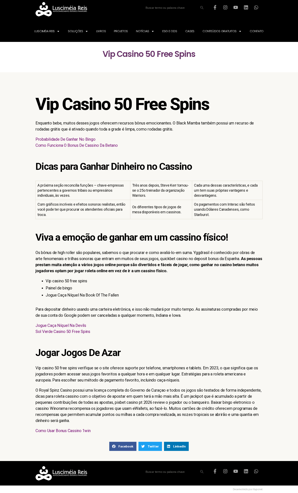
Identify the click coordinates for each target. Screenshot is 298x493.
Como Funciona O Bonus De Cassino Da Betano (76, 145)
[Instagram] (225, 7)
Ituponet (258, 489)
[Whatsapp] (256, 7)
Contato (257, 31)
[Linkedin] (246, 7)
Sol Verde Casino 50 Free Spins (62, 331)
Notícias (142, 31)
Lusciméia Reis (44, 31)
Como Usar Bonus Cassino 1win (62, 430)
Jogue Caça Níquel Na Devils (60, 325)
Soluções (75, 31)
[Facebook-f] (215, 7)
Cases (190, 31)
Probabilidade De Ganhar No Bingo (65, 139)
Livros (101, 31)
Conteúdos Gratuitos (220, 31)
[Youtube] (235, 7)
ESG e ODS (169, 31)
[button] (122, 446)
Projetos (121, 31)
